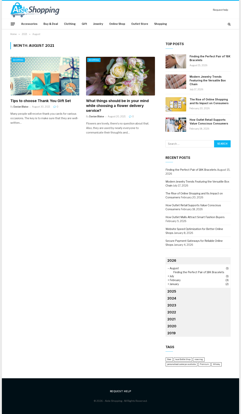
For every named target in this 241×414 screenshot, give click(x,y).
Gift (84, 23)
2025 (171, 291)
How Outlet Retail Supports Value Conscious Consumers (209, 121)
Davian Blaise (21, 106)
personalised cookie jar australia (181, 364)
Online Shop (117, 23)
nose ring (198, 359)
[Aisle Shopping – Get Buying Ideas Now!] (34, 9)
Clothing (70, 23)
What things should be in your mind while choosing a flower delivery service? (117, 106)
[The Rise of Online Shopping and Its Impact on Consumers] (175, 104)
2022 (171, 312)
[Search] (229, 24)
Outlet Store (139, 23)
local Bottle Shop (183, 359)
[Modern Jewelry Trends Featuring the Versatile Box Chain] (175, 81)
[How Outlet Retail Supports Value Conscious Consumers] (175, 125)
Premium (204, 364)
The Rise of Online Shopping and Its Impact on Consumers (209, 101)
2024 (171, 298)
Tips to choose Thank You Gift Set (40, 101)
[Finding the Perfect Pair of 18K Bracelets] (175, 61)
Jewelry (98, 23)
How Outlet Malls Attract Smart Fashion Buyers (195, 217)
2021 (171, 319)
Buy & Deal (50, 23)
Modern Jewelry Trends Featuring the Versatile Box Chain (208, 80)
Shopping (160, 23)
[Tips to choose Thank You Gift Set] (44, 76)
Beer (169, 359)
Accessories (29, 23)
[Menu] (13, 23)
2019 (171, 333)
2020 (171, 326)
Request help (220, 9)
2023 (171, 305)
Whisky (216, 364)
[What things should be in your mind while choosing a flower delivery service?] (120, 76)
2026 (171, 260)
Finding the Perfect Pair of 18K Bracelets (210, 58)
